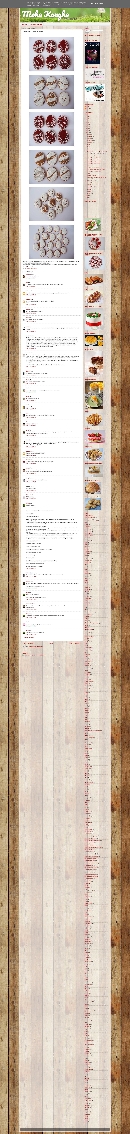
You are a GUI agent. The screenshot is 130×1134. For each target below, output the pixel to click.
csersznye (87, 591)
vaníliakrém (87, 1091)
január (89, 193)
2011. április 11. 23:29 (31, 588)
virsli (86, 1094)
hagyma (86, 683)
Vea (27, 282)
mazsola (87, 820)
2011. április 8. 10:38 (31, 294)
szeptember (90, 140)
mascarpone (88, 818)
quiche (86, 959)
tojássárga (87, 1053)
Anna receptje (88, 529)
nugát (86, 912)
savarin (86, 991)
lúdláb (86, 802)
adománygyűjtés (88, 515)
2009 (87, 197)
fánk (86, 645)
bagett (86, 544)
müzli (86, 901)
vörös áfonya (88, 1098)
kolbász (86, 746)
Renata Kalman (30, 573)
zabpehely (87, 1107)
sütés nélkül (87, 1013)
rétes (86, 968)
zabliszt (86, 1105)
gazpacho (87, 663)
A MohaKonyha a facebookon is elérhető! (97, 151)
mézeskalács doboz (89, 842)
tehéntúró (87, 1028)
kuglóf (86, 762)
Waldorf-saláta (88, 1100)
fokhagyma (87, 654)
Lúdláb (88, 173)
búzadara (87, 573)
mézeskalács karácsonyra (91, 853)
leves (86, 786)
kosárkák (87, 750)
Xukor (86, 1102)
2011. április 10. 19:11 (31, 576)
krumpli (86, 759)
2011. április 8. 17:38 (31, 473)
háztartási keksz (88, 687)
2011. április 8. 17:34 (31, 463)
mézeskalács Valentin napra (91, 876)
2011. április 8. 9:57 (30, 278)
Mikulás (86, 885)
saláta (86, 988)
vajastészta (87, 1085)
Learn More (94, 4)
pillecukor (87, 945)
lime (86, 791)
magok (86, 804)
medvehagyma (88, 822)
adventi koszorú (88, 519)
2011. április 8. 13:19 (31, 400)
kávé (86, 717)
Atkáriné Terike (30, 603)
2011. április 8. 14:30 (31, 417)
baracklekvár (88, 551)
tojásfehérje (87, 1049)
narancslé (87, 907)
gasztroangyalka (88, 661)
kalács (86, 706)
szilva (86, 1022)
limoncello (87, 793)
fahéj (86, 643)
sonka (86, 999)
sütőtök (86, 1015)
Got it (101, 4)
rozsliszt (86, 979)
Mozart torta (87, 896)
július (88, 144)
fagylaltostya (88, 641)
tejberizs (87, 1031)
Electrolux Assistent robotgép (91, 623)
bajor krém (87, 548)
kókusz (86, 741)
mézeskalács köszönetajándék (92, 856)
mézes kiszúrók (88, 829)
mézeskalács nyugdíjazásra (91, 862)
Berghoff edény (88, 560)
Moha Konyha (45, 14)
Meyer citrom (88, 825)
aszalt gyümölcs (88, 533)
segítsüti (87, 993)
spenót (86, 1006)
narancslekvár (88, 908)
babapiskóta (87, 540)
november (90, 136)
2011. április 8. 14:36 (31, 425)
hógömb (86, 688)
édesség (87, 616)
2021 (87, 114)
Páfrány (86, 930)
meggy (86, 824)
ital (85, 695)
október (89, 138)
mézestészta (88, 883)
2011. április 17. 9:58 (31, 617)
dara (86, 600)
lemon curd (87, 775)
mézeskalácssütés (89, 878)
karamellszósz (88, 714)
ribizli (86, 970)
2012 (87, 130)
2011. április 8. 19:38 (31, 481)
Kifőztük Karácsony (89, 737)
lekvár (86, 773)
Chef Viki (28, 459)
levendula (87, 784)
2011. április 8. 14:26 (31, 408)
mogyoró (87, 889)
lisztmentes (87, 800)
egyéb (86, 620)
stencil (86, 1008)
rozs (86, 977)
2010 (87, 195)
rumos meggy (88, 982)
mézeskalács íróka (89, 851)
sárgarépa (87, 990)
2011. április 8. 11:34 (31, 304)
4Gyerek (28, 581)
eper (86, 631)
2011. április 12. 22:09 (31, 599)
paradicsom (87, 936)
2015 (87, 124)
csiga (86, 593)
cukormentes (88, 585)
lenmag (86, 779)
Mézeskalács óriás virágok (93, 182)
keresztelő (87, 728)
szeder (86, 1019)
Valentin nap (87, 1087)
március (89, 189)
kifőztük (86, 735)
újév (86, 1074)
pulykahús (87, 955)
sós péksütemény (89, 1001)
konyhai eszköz (88, 748)
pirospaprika (87, 946)
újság (86, 1080)
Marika (27, 379)
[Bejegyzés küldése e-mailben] (31, 266)
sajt (85, 986)
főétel (86, 656)
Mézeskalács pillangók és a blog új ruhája (97, 153)
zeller (86, 1109)
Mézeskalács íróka (91, 186)
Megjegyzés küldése (29, 637)
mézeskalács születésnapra (91, 867)
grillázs (86, 676)
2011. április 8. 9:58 (30, 286)
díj (85, 607)
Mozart (86, 894)
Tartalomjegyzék (36, 24)
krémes (86, 755)
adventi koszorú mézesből (91, 520)
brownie (86, 569)
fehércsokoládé (88, 650)
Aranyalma (28, 478)
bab (85, 539)
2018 (87, 118)
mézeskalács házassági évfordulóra (93, 847)
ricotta (86, 972)
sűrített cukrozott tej (89, 1010)
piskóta (86, 948)
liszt (85, 798)
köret (86, 751)
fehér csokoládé (88, 647)
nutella (86, 914)
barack (86, 549)
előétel (86, 627)
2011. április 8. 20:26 (31, 498)
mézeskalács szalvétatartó (91, 863)
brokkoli (86, 567)
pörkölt (86, 954)
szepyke (28, 352)
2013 (87, 128)
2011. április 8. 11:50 (31, 313)
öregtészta (87, 926)
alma (86, 522)
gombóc (86, 670)
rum (85, 981)
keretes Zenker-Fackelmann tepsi (93, 730)
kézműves (87, 732)
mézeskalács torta (89, 872)
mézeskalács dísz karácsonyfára (92, 840)
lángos (86, 771)
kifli (85, 733)
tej (85, 1029)
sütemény (87, 1011)
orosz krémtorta (88, 923)
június (89, 146)
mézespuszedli (88, 881)
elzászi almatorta (89, 629)
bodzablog (28, 335)
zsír (85, 1123)
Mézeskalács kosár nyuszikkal (94, 161)
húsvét (86, 694)
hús (85, 690)
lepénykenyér (88, 780)
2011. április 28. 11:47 (31, 634)
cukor (86, 584)
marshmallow (88, 816)
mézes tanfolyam (89, 831)
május (89, 148)
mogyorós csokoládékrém (91, 890)
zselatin (86, 1120)
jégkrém (86, 697)
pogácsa (87, 952)
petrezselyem (88, 943)
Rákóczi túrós (88, 961)
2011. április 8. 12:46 (31, 331)
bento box (87, 557)
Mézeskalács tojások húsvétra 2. (95, 157)
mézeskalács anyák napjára (91, 836)
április (89, 150)
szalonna (87, 1017)
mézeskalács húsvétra (90, 849)
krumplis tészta (88, 760)
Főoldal (24, 24)
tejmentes (87, 1035)
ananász (87, 528)
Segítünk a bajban (91, 175)
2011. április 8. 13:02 (31, 366)
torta (86, 1056)
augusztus (90, 142)
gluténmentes (88, 668)
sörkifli (86, 1004)
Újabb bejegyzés (27, 643)
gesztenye (87, 665)
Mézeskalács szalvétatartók (93, 163)
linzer (86, 795)
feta (85, 652)
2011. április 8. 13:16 (31, 383)
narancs (86, 905)
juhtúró (86, 701)
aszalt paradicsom (89, 535)
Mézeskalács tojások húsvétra (94, 171)
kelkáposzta (87, 721)
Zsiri (27, 413)
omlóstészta (87, 921)
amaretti (86, 524)
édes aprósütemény (89, 612)
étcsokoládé (87, 632)
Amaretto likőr (88, 526)
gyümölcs (87, 679)
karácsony (87, 710)
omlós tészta (88, 919)
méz (86, 827)
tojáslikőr (87, 1051)
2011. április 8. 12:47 (31, 348)
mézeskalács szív (89, 865)
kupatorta (87, 768)
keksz (86, 719)
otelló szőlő (87, 925)
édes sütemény (88, 614)
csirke (86, 594)
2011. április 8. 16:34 (31, 435)
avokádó (87, 537)
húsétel (86, 692)
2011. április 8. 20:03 (31, 490)
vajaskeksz (87, 1084)
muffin (86, 899)
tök (85, 1058)
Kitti (27, 405)
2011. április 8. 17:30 (31, 455)
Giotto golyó (87, 667)
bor (85, 564)
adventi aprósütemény (90, 517)
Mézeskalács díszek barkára (94, 159)
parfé (86, 937)
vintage (86, 1093)
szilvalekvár (87, 1024)
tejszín (86, 1038)
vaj (85, 1082)
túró (85, 1066)
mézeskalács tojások (32, 268)
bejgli (86, 555)
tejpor (86, 1037)
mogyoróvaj (87, 892)
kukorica (87, 764)
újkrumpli (87, 1078)
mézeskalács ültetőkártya (91, 874)
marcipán (87, 815)
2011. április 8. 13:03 (31, 375)
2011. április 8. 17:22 (31, 446)
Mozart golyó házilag (92, 155)
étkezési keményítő (89, 636)
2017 (87, 120)
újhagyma (87, 1076)
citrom (86, 578)
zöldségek (87, 1118)
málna (86, 809)
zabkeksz (87, 1103)
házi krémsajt (88, 685)
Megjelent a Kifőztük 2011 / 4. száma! (96, 169)
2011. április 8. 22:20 (31, 568)
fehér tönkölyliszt (89, 649)
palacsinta (87, 932)
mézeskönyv (88, 880)
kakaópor (87, 705)
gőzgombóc (87, 672)
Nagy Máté (88, 108)
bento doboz (88, 558)
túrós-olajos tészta (89, 1069)
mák (86, 807)
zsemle (86, 1121)
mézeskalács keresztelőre (91, 854)
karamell (87, 712)
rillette (86, 973)
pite (85, 950)
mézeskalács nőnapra (90, 860)
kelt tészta (87, 723)
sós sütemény (88, 1002)
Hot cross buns (90, 165)
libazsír (86, 789)
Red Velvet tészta (89, 964)
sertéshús (87, 995)
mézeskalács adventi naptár (91, 835)
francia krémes (88, 659)
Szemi (27, 440)
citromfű (86, 580)
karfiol (86, 715)
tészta (86, 1042)
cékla (86, 576)
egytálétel (87, 622)
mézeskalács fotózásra (90, 845)
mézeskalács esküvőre (90, 843)
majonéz (87, 806)
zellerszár (87, 1111)
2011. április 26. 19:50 (31, 626)
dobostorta (87, 611)
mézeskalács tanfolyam (90, 869)
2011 (87, 132)
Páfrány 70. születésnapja (93, 180)
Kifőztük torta (90, 184)
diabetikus (87, 605)
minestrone (87, 887)
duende (28, 309)
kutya (86, 770)
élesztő (86, 625)
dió (85, 609)
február (89, 191)
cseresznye (87, 589)
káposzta (87, 708)
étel (85, 634)
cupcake (87, 587)
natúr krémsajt (88, 910)
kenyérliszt (87, 726)
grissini (86, 677)
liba (85, 788)
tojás (86, 1047)
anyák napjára (88, 531)
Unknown (28, 291)
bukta (86, 571)
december (90, 134)
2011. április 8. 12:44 (31, 321)
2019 (87, 116)
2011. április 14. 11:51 (31, 609)
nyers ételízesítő (88, 916)
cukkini (86, 582)
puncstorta (87, 957)
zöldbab (86, 1116)
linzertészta (87, 797)
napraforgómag (88, 903)
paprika (86, 934)
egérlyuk (87, 618)
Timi (27, 622)
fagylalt (86, 640)
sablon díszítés (88, 984)
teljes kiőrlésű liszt (89, 1040)
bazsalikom (87, 553)
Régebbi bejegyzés (75, 643)
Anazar (27, 317)
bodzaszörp (87, 562)
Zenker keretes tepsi (89, 1112)
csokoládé (87, 596)
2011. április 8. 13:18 (31, 392)
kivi (85, 739)
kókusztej (87, 744)
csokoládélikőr (88, 598)
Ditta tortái (28, 494)
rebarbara (87, 963)
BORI (27, 430)
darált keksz (87, 602)
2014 (87, 126)
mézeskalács (88, 833)
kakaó (86, 703)
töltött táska (87, 1062)
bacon (86, 542)
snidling (86, 997)
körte (86, 753)
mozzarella (87, 898)
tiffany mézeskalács (89, 1044)
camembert (87, 575)
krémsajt (87, 757)
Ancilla (27, 468)
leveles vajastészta (89, 782)
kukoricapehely (88, 766)
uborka (86, 1073)
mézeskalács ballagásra (90, 838)
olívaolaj (86, 918)
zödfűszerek (87, 1114)
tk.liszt (86, 1046)
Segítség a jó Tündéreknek (93, 167)
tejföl (86, 1033)
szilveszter (87, 1026)
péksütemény (88, 941)
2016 (87, 122)
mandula (87, 813)
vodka (86, 1096)
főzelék (86, 658)
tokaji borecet (88, 1055)
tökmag (86, 1060)
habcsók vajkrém (89, 681)
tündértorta (87, 1071)
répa (86, 966)
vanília (86, 1089)
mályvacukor (88, 811)
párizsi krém (87, 939)
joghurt (86, 699)
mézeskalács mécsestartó (91, 858)
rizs (85, 975)
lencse (86, 777)
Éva (27, 421)
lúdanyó (28, 371)
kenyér (86, 724)
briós (86, 566)
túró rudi (87, 1067)
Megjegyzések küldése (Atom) (36, 646)
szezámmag (87, 1020)
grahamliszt (87, 674)
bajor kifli (87, 546)
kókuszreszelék (88, 742)
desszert (87, 604)
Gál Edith (28, 274)
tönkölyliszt (87, 1064)
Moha (27, 503)
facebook (87, 638)
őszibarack (87, 928)
